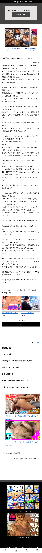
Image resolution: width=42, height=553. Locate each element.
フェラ (17, 290)
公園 (23, 290)
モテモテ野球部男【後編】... (10, 313)
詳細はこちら (21, 14)
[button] (38, 356)
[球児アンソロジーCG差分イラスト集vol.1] (17, 37)
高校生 (11, 293)
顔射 (34, 290)
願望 (5, 293)
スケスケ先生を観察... (27, 313)
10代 (5, 290)
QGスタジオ (8, 50)
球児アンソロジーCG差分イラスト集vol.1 (17, 48)
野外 (29, 290)
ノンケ (11, 290)
